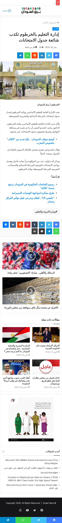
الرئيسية (53, 22)
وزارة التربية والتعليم (45, 211)
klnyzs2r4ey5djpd (49, 472)
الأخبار (45, 22)
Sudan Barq (48, 503)
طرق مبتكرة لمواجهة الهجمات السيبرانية (33, 192)
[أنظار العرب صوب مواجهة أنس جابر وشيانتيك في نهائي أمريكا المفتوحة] (16, 367)
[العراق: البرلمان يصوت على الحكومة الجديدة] (46, 334)
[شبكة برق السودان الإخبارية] (31, 11)
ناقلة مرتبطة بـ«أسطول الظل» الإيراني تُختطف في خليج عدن (31, 468)
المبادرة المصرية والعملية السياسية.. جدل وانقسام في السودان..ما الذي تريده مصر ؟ (17, 348)
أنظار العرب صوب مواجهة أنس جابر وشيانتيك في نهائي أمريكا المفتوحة (16, 380)
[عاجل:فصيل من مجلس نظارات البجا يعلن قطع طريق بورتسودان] (46, 367)
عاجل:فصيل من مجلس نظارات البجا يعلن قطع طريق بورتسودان (46, 380)
